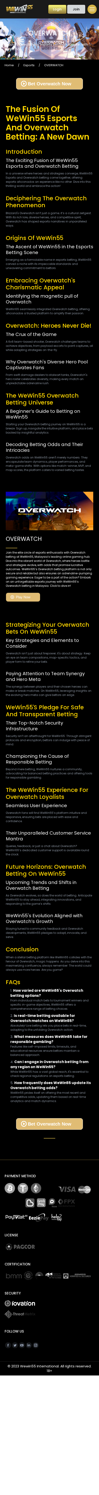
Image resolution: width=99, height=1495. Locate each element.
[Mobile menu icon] (92, 9)
